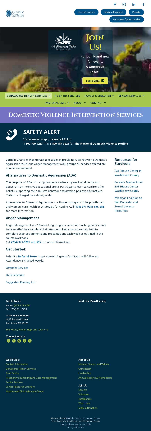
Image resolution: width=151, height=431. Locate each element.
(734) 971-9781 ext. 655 (89, 206)
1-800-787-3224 (59, 143)
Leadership (84, 373)
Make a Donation (87, 408)
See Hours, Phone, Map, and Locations (27, 329)
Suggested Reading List (21, 282)
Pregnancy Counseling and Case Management (31, 377)
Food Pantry (12, 373)
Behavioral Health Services (21, 368)
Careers (82, 390)
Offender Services (17, 268)
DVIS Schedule (15, 275)
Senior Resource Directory (20, 386)
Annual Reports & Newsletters (95, 377)
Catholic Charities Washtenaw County (83, 418)
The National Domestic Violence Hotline (101, 143)
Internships (85, 399)
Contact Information (17, 364)
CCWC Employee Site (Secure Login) (75, 424)
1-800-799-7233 (33, 143)
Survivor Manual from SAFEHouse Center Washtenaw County (129, 186)
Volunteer (84, 394)
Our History (84, 368)
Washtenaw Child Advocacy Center (25, 391)
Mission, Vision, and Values (93, 364)
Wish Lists (84, 403)
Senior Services (14, 382)
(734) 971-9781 (22, 305)
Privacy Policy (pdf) (75, 427)
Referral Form (27, 256)
